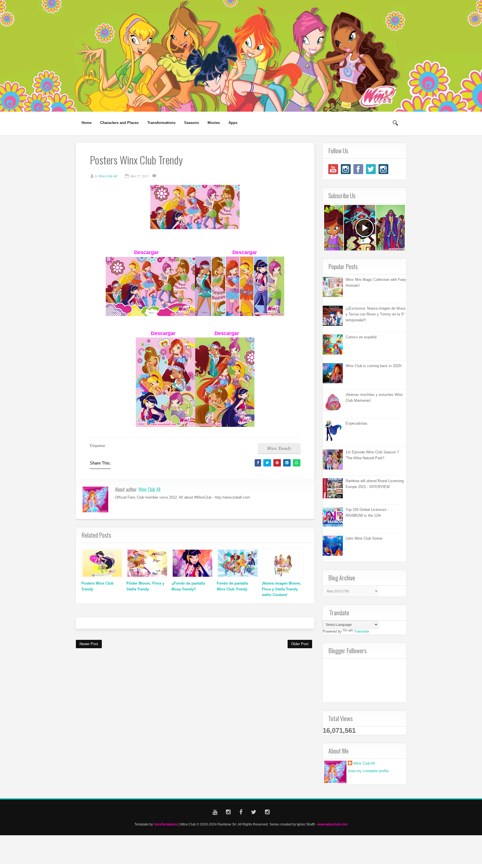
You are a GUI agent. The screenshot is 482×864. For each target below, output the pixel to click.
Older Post (300, 644)
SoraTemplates (166, 824)
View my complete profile (368, 771)
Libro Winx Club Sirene (364, 538)
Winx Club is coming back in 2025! (374, 366)
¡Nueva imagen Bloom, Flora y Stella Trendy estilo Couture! (281, 589)
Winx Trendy (279, 448)
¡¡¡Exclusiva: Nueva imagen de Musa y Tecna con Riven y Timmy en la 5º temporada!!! (375, 314)
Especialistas (356, 423)
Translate (361, 631)
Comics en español (361, 337)
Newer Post (88, 644)
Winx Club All (149, 489)
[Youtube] (333, 169)
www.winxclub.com (332, 824)
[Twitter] (371, 169)
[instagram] (346, 169)
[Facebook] (358, 169)
